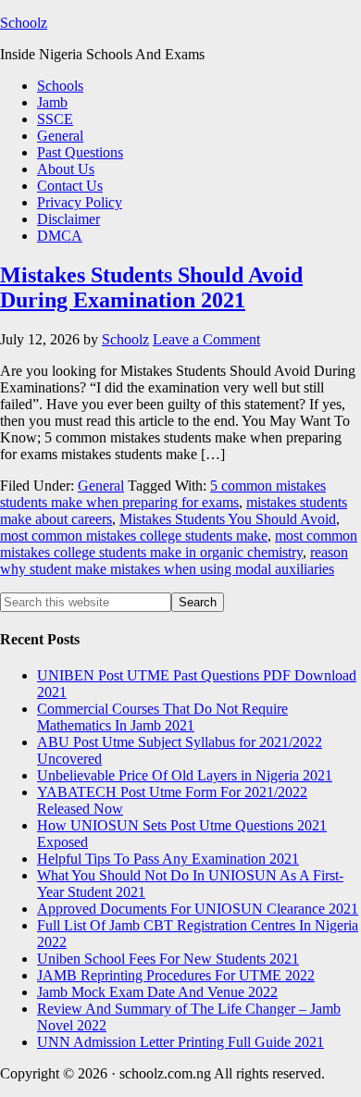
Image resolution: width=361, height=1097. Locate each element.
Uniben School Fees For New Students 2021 (168, 958)
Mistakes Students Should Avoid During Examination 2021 (151, 287)
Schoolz (23, 23)
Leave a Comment (206, 339)
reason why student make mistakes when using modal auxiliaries (174, 560)
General (101, 485)
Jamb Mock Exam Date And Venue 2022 (157, 992)
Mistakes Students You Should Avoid (227, 519)
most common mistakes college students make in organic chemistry (178, 544)
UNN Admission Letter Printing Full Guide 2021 (180, 1042)
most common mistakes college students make (134, 535)
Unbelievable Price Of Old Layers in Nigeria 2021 (184, 775)
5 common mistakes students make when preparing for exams (163, 494)
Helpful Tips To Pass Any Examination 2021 (168, 858)
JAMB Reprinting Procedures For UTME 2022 (176, 975)
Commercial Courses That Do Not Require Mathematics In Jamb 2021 (162, 717)
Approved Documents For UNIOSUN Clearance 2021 (197, 908)
